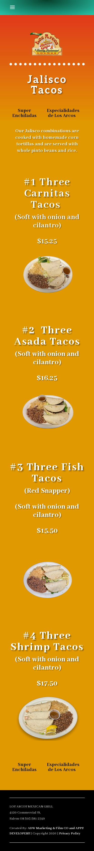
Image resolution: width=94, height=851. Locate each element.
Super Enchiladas (24, 113)
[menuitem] (12, 7)
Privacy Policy (69, 833)
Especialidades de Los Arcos (63, 113)
